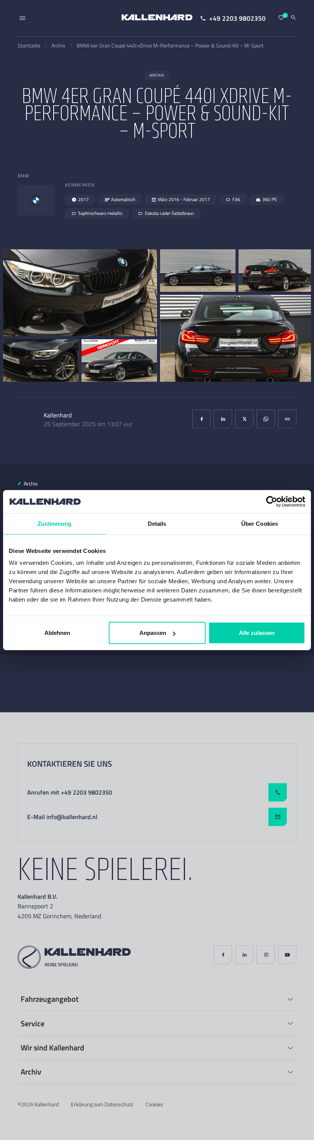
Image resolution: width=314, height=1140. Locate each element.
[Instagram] (266, 954)
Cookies (154, 1104)
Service (32, 1023)
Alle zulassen (257, 633)
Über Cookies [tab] (259, 523)
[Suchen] (293, 18)
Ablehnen (57, 633)
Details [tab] (157, 523)
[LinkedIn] (223, 419)
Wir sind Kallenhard (52, 1047)
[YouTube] (287, 954)
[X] (244, 419)
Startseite (29, 45)
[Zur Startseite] (157, 18)
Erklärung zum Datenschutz (102, 1104)
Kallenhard (46, 1104)
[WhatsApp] (266, 419)
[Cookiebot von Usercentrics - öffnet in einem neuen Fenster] (271, 501)
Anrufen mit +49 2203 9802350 (69, 792)
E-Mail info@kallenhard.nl (62, 816)
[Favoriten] (281, 18)
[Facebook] (201, 419)
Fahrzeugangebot (49, 998)
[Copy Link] (287, 419)
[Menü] (22, 18)
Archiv (58, 45)
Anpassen (152, 633)
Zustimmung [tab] (55, 523)
